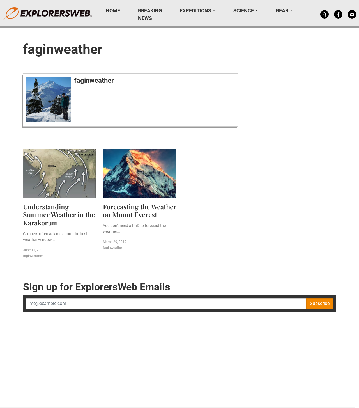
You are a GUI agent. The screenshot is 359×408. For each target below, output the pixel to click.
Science (243, 10)
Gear (282, 10)
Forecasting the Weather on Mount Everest (139, 210)
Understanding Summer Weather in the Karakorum (59, 214)
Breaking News (150, 14)
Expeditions (195, 10)
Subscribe (320, 303)
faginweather (94, 80)
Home (113, 10)
